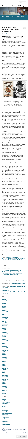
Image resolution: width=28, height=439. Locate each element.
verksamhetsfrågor (6, 422)
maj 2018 (4, 361)
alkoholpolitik (8, 257)
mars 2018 (4, 362)
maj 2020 (4, 343)
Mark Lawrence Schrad (6, 259)
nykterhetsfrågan (15, 257)
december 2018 (5, 356)
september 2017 (5, 368)
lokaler (3, 409)
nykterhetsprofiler (5, 414)
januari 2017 (4, 373)
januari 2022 (4, 332)
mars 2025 (4, 307)
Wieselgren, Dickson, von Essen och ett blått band (12, 273)
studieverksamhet (5, 421)
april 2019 (4, 351)
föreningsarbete (5, 405)
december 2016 (5, 375)
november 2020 (5, 340)
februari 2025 (4, 309)
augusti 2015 (4, 390)
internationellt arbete (6, 407)
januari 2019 (4, 354)
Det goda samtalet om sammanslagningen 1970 (11, 270)
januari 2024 (4, 316)
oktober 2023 (4, 318)
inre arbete (4, 406)
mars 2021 (4, 338)
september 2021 (5, 335)
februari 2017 (4, 372)
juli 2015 (4, 391)
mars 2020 (4, 344)
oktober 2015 (4, 387)
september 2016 (5, 379)
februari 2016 (4, 382)
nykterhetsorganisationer (7, 413)
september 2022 (5, 327)
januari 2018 (4, 365)
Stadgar (3, 19)
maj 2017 (4, 369)
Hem (3, 16)
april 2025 (4, 306)
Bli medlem (18, 16)
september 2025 (5, 304)
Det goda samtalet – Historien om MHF (10, 274)
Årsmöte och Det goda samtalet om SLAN (10, 271)
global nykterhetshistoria (20, 258)
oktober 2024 (4, 313)
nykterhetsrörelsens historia (7, 258)
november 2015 (5, 386)
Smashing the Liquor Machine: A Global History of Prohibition (10, 29)
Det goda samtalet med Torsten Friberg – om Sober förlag (13, 275)
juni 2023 (4, 320)
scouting (4, 418)
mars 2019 (4, 353)
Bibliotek (7, 16)
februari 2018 (4, 364)
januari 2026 (4, 302)
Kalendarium (9, 19)
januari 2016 (4, 383)
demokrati (4, 399)
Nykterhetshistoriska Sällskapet (14, 6)
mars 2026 (4, 299)
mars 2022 (4, 331)
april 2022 (4, 329)
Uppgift (22, 16)
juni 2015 (4, 393)
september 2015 (5, 389)
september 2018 (5, 360)
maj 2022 (4, 328)
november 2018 (5, 357)
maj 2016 (4, 380)
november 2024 (5, 311)
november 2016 (5, 376)
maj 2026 (4, 298)
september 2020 (5, 342)
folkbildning (4, 400)
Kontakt (12, 16)
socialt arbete (5, 420)
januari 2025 (4, 310)
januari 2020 (4, 346)
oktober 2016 (4, 378)
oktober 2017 (4, 367)
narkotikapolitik (5, 410)
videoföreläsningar (6, 424)
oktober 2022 (4, 325)
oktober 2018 (4, 358)
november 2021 (5, 333)
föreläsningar (4, 403)
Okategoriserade (5, 417)
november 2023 (5, 317)
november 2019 (5, 347)
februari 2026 (4, 300)
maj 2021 (4, 336)
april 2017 (4, 371)
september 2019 (5, 350)
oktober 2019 (4, 349)
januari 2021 (4, 339)
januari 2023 (4, 322)
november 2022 (5, 324)
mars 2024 (4, 314)
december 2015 (5, 385)
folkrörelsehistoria (6, 402)
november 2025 (5, 303)
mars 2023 (4, 321)
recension (13, 259)
